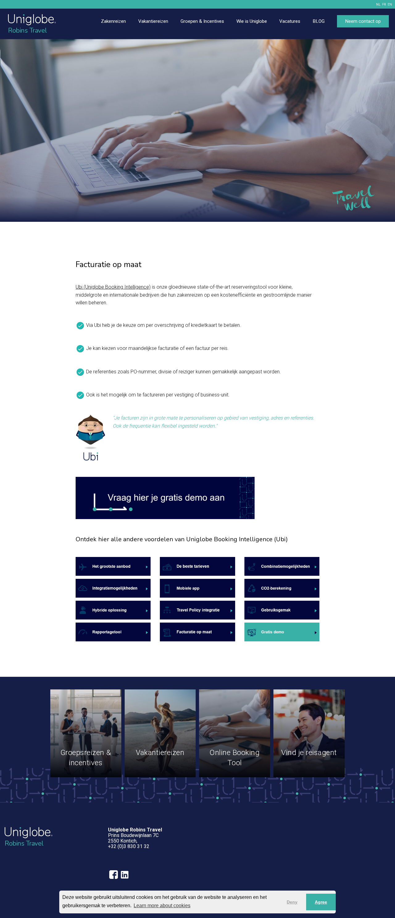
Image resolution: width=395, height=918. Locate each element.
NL (378, 4)
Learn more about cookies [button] (162, 905)
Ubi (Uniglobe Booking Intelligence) (113, 287)
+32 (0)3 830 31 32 (128, 846)
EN (390, 4)
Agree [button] (321, 902)
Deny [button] (292, 902)
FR (384, 4)
